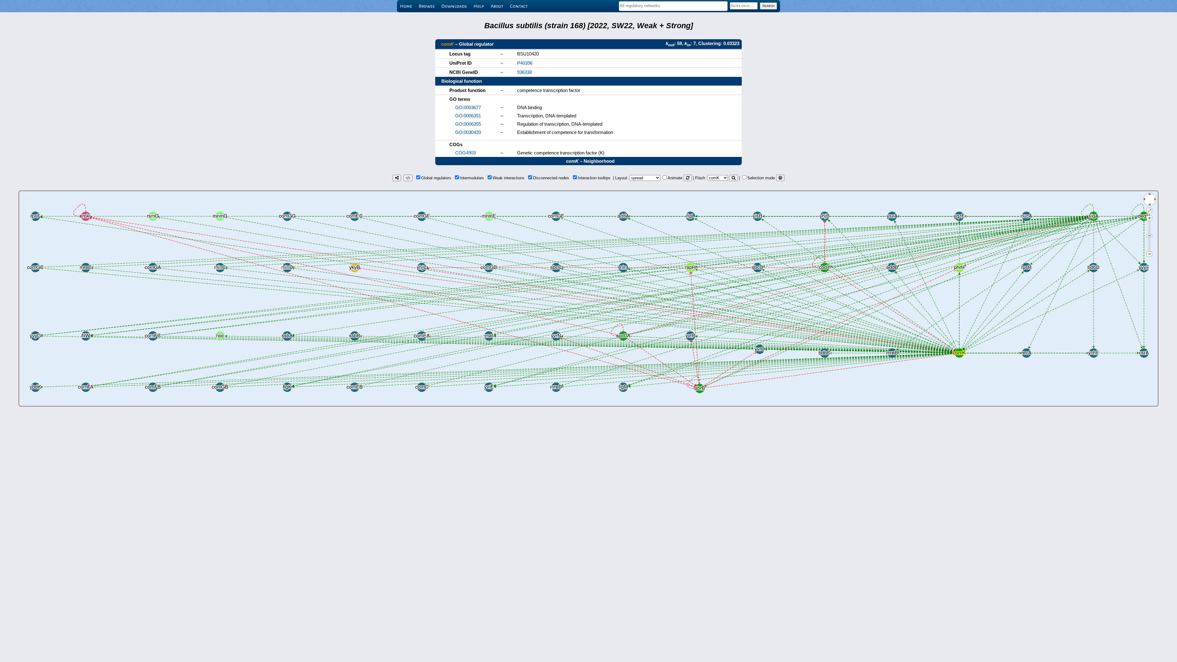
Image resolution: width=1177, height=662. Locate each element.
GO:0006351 (468, 115)
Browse (427, 6)
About (497, 6)
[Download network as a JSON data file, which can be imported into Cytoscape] (408, 178)
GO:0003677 (468, 107)
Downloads (454, 6)
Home (406, 6)
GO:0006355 (468, 124)
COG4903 (465, 152)
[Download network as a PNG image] (397, 178)
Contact (519, 6)
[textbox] (673, 5)
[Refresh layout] (688, 178)
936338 (524, 72)
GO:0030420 (468, 132)
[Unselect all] (780, 178)
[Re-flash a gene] (733, 178)
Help (479, 6)
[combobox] (673, 6)
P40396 (524, 63)
